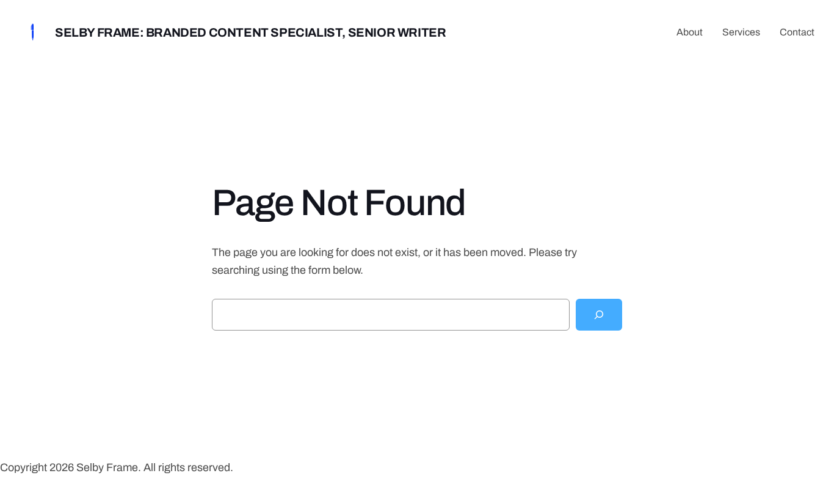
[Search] (599, 315)
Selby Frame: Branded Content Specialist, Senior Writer (250, 32)
